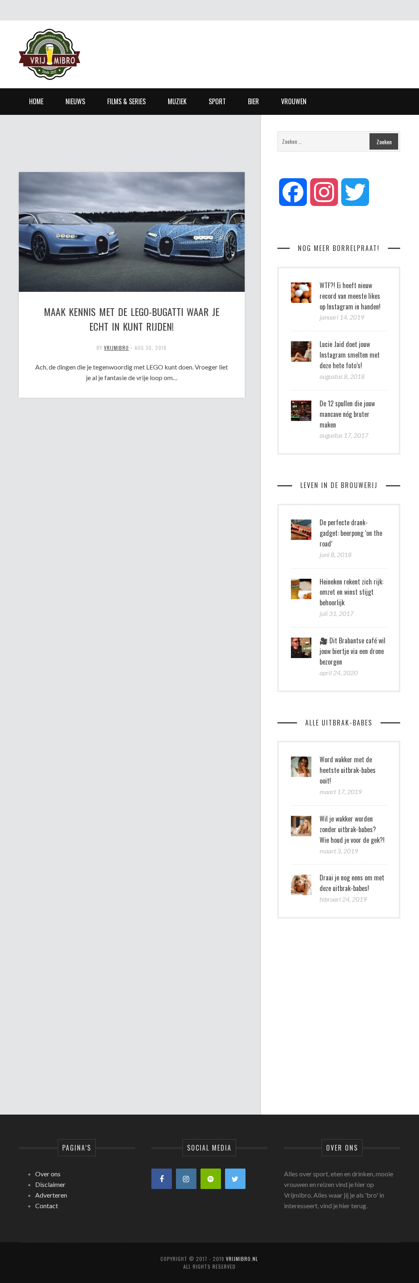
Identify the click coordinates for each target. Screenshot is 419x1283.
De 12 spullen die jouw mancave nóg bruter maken (347, 414)
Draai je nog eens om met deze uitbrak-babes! (352, 883)
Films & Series (126, 101)
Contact (46, 1205)
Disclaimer (50, 1184)
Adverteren (51, 1195)
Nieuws (75, 101)
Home (36, 101)
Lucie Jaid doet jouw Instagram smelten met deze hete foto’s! (350, 354)
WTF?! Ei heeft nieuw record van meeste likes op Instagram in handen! (350, 295)
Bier (253, 101)
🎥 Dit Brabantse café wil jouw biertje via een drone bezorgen (352, 651)
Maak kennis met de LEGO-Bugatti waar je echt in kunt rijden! (131, 319)
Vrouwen (293, 101)
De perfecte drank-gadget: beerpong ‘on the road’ (351, 533)
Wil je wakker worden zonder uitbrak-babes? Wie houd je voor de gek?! (352, 829)
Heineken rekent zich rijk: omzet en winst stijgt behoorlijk (351, 592)
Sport (217, 101)
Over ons (48, 1174)
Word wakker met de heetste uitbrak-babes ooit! (348, 770)
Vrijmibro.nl (242, 1258)
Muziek (177, 101)
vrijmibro (116, 347)
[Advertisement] (251, 47)
